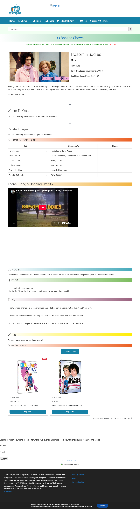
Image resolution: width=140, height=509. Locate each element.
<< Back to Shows (70, 38)
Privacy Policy (78, 475)
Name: (3, 446)
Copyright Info (10, 491)
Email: (2, 452)
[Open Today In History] (75, 20)
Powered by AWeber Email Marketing (70, 460)
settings (89, 507)
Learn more (112, 44)
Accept (102, 506)
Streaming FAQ (78, 482)
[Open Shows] (28, 20)
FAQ (74, 478)
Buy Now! (28, 412)
